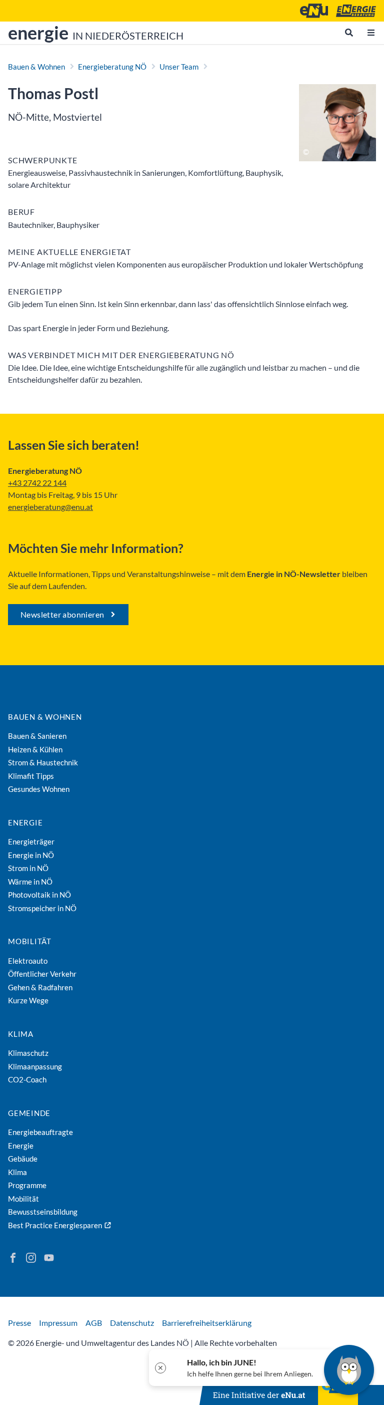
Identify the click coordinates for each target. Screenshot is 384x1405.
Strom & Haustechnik (43, 762)
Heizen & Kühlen (35, 749)
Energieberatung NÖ (112, 66)
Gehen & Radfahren (40, 987)
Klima (21, 1033)
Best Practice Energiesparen (55, 1225)
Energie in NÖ (31, 855)
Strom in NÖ (28, 868)
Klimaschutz (28, 1052)
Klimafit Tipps (31, 775)
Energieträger (31, 841)
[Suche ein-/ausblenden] (349, 33)
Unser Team (179, 66)
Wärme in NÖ (30, 881)
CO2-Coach (27, 1079)
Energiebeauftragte (40, 1132)
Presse (19, 1322)
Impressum (58, 1322)
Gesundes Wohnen (39, 788)
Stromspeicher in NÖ (42, 908)
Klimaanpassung (35, 1066)
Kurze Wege (28, 1000)
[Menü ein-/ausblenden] (371, 33)
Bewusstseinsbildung (43, 1211)
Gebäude (23, 1158)
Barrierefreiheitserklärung (207, 1322)
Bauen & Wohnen (36, 66)
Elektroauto (28, 960)
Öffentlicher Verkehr (42, 973)
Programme (27, 1185)
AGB (94, 1322)
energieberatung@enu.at (50, 506)
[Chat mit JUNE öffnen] (349, 1370)
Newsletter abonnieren (62, 614)
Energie (25, 822)
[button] (242, 1367)
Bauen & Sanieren (37, 735)
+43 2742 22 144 (37, 482)
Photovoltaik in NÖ (39, 894)
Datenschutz (132, 1322)
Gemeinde (29, 1112)
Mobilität (30, 941)
